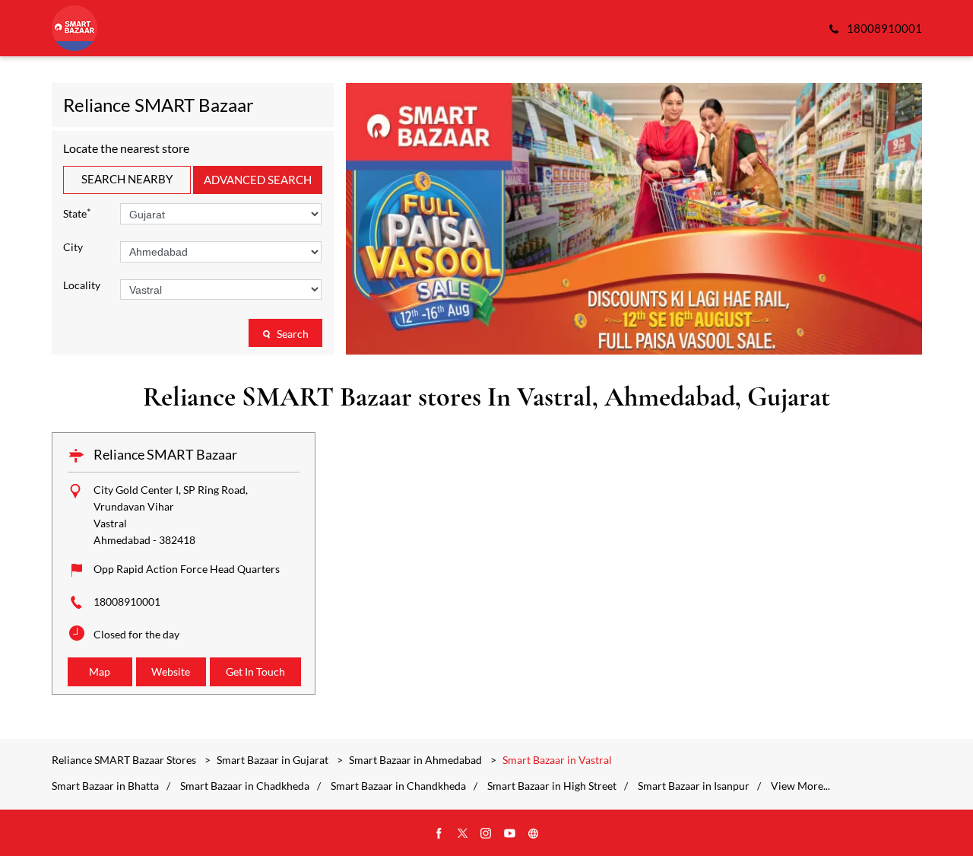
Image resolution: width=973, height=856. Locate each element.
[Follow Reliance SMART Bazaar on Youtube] (510, 834)
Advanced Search (258, 179)
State (77, 212)
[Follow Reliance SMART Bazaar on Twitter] (463, 834)
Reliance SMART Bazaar (165, 454)
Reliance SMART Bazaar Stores (125, 759)
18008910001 (126, 601)
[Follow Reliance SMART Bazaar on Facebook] (439, 834)
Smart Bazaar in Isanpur (694, 786)
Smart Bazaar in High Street (551, 786)
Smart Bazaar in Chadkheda (244, 786)
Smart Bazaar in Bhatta (105, 786)
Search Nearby (127, 179)
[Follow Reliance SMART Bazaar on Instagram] (486, 834)
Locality (81, 285)
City (73, 247)
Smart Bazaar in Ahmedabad (415, 759)
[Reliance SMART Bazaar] (74, 28)
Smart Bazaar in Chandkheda (398, 786)
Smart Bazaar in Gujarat (272, 759)
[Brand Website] (533, 834)
